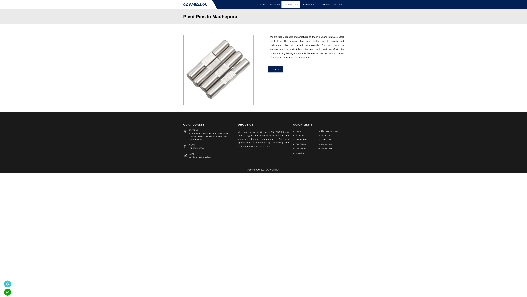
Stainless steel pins (329, 131)
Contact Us (324, 4)
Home (263, 4)
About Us (275, 4)
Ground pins (326, 148)
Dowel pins (326, 139)
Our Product (301, 139)
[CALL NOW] (7, 283)
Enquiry (338, 4)
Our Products (291, 4)
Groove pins (326, 144)
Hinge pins (326, 135)
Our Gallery (308, 4)
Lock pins (300, 153)
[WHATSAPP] (7, 292)
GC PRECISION (195, 4)
